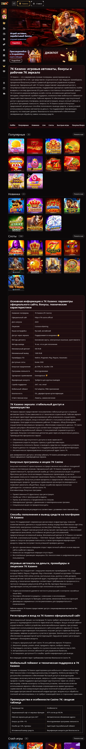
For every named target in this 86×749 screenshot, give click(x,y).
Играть (16, 153)
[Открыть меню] (14, 3)
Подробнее (16, 43)
